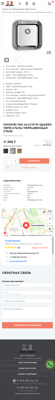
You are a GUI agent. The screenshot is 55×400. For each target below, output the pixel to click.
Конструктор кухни (27, 362)
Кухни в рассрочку (27, 368)
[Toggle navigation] (2, 3)
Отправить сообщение (27, 325)
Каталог (5, 9)
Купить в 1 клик (29, 167)
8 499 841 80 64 (27, 387)
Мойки (33, 9)
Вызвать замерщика (27, 374)
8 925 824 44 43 (27, 380)
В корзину (34, 160)
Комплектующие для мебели (19, 9)
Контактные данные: (13, 281)
